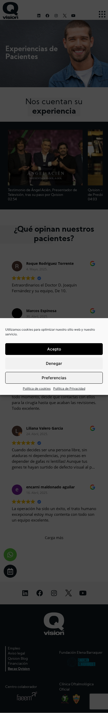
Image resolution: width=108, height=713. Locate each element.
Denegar (54, 363)
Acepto (54, 349)
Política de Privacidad (69, 388)
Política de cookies (37, 388)
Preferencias (54, 377)
